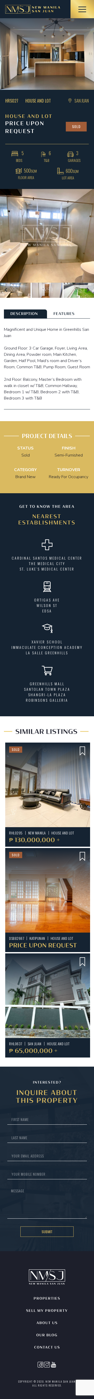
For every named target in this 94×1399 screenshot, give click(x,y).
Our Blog (47, 1335)
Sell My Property (47, 1311)
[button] (6, 290)
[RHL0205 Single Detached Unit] (47, 785)
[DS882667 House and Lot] (47, 890)
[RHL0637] (47, 995)
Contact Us (47, 1347)
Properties (47, 1298)
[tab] (25, 313)
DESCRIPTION (24, 314)
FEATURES (64, 314)
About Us (47, 1323)
